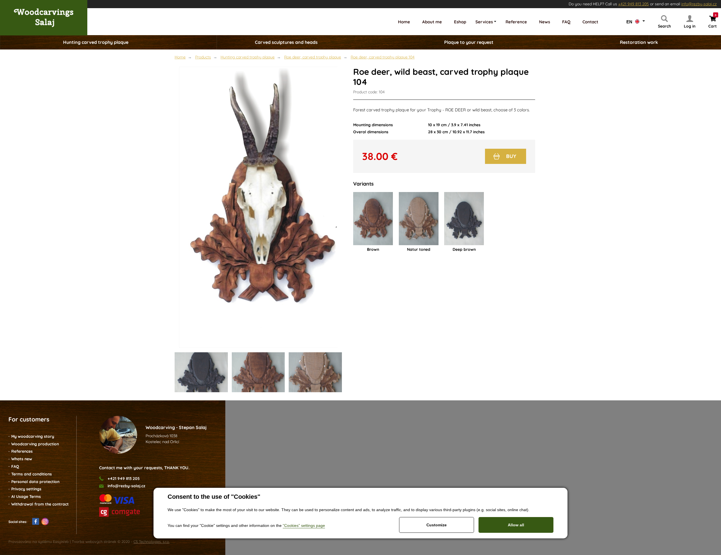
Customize (436, 525)
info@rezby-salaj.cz (699, 3)
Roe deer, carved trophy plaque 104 (383, 57)
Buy (511, 156)
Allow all (516, 525)
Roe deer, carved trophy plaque (312, 57)
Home (180, 57)
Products (203, 57)
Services (484, 21)
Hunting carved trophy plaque (248, 57)
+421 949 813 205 (633, 3)
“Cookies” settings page (304, 525)
